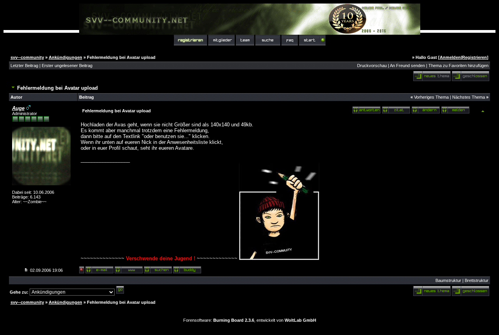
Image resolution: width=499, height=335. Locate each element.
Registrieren (474, 57)
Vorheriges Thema (431, 97)
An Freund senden (407, 65)
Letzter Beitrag (24, 65)
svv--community (27, 57)
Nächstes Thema (468, 97)
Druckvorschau (372, 65)
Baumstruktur (448, 280)
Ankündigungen (65, 57)
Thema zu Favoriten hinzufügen (458, 65)
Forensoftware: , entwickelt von (249, 320)
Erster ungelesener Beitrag (67, 65)
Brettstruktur (476, 280)
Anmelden (450, 57)
